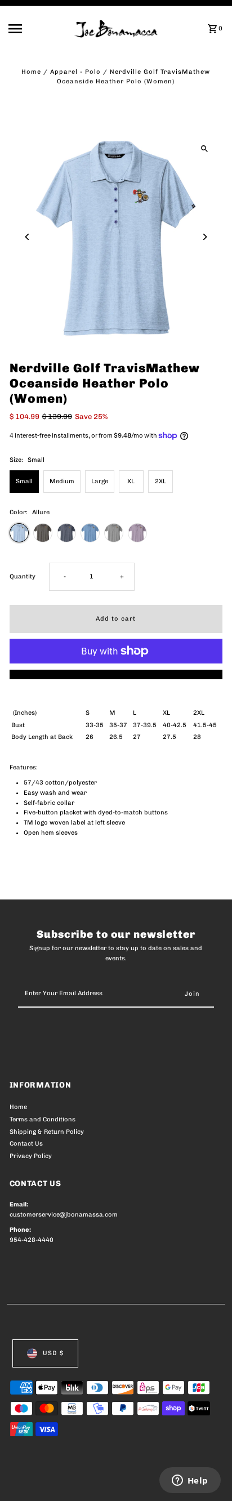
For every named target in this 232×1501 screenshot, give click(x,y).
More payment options (115, 674)
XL (131, 481)
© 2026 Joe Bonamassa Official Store (70, 1480)
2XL (160, 481)
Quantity (22, 576)
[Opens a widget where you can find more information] (190, 1481)
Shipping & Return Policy (47, 1131)
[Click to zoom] (204, 148)
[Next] (204, 237)
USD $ (53, 1353)
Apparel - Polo (75, 71)
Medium (62, 481)
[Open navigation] (37, 29)
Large (99, 481)
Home (31, 71)
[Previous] (28, 237)
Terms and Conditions (42, 1119)
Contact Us (26, 1143)
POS (142, 1480)
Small (24, 481)
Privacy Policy (31, 1156)
